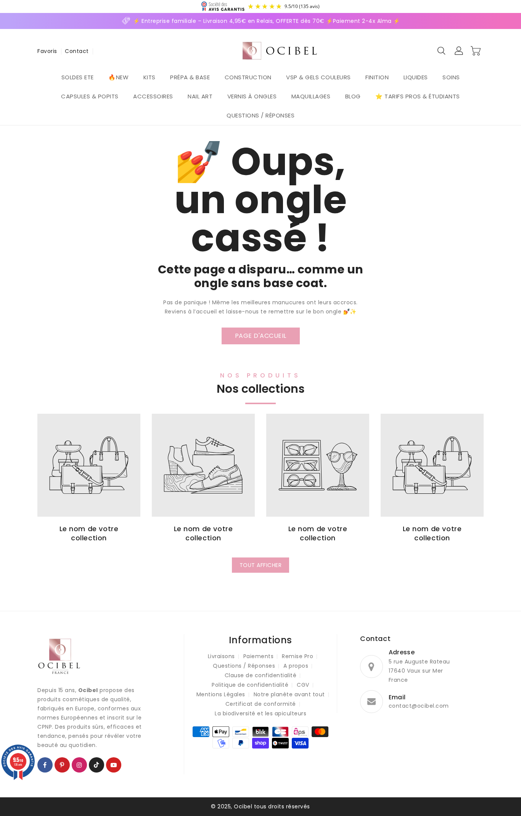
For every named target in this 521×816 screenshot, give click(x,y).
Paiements (258, 656)
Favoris (47, 51)
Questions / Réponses (244, 666)
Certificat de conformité (260, 704)
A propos (295, 666)
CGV (303, 685)
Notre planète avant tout (289, 694)
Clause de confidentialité (261, 675)
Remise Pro (297, 656)
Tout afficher (261, 565)
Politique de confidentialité (250, 685)
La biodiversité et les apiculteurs (260, 713)
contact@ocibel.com (419, 706)
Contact (77, 51)
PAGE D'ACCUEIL (260, 335)
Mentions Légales (220, 694)
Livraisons (221, 656)
